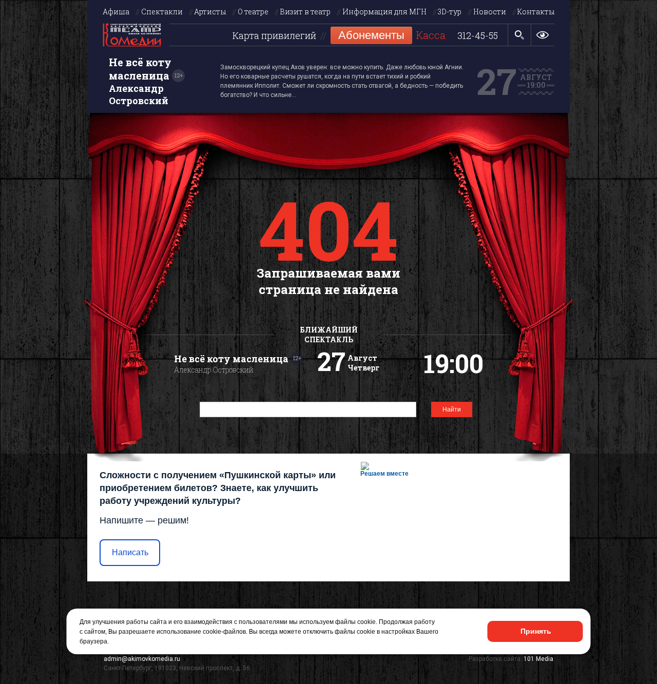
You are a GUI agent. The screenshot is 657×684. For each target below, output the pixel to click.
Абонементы (371, 35)
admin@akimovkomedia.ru (142, 658)
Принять (535, 631)
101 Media (538, 658)
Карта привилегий (274, 36)
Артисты (210, 11)
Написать (130, 552)
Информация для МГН (384, 11)
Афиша (116, 11)
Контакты (535, 11)
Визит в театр (305, 11)
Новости (489, 11)
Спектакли (162, 11)
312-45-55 (477, 36)
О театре (253, 11)
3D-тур (449, 11)
